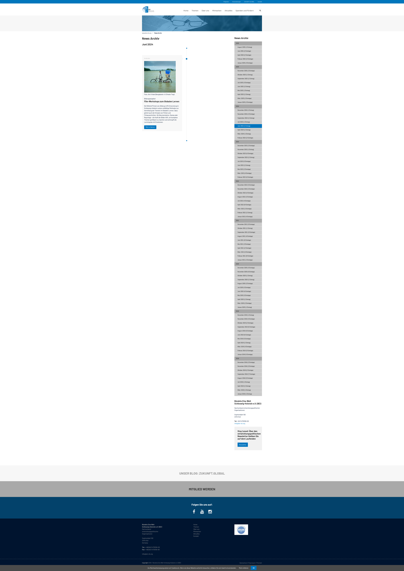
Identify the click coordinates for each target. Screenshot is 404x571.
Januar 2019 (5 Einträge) (245, 354)
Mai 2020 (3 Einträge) (244, 295)
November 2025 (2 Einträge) (246, 71)
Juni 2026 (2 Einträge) (244, 51)
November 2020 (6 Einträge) (246, 272)
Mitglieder (226, 1)
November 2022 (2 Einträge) (246, 189)
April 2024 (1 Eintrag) (244, 130)
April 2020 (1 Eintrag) (244, 299)
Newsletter (242, 445)
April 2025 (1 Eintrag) (244, 94)
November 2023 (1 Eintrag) (246, 149)
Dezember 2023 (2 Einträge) (246, 145)
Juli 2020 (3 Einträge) (244, 287)
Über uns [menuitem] (205, 10)
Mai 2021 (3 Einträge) (244, 244)
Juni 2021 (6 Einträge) (244, 240)
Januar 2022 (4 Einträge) (245, 216)
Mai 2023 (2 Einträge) (244, 169)
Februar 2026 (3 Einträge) (245, 59)
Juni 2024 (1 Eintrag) (244, 126)
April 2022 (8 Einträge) (244, 205)
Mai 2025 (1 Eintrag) (244, 90)
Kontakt (260, 1)
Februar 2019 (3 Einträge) (245, 350)
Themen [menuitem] (195, 10)
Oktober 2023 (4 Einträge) (245, 153)
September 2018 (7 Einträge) (246, 374)
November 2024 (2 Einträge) (246, 114)
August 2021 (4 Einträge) (245, 236)
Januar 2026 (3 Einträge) (245, 63)
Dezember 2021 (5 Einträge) (246, 224)
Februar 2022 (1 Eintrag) (245, 212)
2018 (237, 358)
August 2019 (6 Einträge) (245, 331)
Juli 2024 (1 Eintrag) (244, 122)
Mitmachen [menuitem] (216, 10)
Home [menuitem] (185, 10)
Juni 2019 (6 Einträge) (244, 335)
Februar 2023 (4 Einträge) (245, 177)
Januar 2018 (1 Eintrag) (245, 394)
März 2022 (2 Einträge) (244, 209)
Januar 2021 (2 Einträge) (245, 260)
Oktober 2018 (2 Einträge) (245, 370)
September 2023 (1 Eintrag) (246, 157)
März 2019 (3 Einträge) (244, 346)
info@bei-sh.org (239, 423)
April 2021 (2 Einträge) (244, 248)
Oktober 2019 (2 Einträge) (245, 323)
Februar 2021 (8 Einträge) (245, 256)
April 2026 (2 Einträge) (244, 55)
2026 (237, 43)
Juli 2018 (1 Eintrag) (244, 382)
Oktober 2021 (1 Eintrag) (245, 228)
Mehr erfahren (150, 127)
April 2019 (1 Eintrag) (244, 343)
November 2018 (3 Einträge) (246, 366)
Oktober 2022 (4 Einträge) (245, 193)
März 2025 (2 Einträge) (244, 98)
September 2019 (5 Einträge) (246, 327)
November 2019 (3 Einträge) (246, 319)
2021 (237, 220)
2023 (237, 142)
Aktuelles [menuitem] (228, 10)
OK (254, 568)
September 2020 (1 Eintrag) (246, 279)
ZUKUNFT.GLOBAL (249, 1)
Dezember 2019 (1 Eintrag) (246, 315)
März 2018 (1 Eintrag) (244, 390)
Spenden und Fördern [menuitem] (245, 10)
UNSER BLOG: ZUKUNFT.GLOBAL (202, 473)
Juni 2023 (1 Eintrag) (244, 165)
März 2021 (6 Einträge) (244, 252)
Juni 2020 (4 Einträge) (244, 291)
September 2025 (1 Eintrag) (246, 78)
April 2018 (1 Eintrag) (244, 386)
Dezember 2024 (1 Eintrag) (246, 110)
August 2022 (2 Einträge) (245, 197)
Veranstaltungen (236, 1)
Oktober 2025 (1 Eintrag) (245, 75)
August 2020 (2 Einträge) (245, 283)
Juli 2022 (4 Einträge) (244, 201)
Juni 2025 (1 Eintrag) (244, 86)
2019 (237, 311)
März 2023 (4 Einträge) (244, 173)
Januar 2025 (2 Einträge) (245, 102)
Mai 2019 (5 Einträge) (244, 339)
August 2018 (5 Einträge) (245, 378)
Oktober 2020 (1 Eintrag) (245, 275)
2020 (237, 264)
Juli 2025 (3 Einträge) (244, 82)
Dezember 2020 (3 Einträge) (246, 268)
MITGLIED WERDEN (202, 489)
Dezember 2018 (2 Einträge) (246, 362)
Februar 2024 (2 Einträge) (245, 138)
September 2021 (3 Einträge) (246, 232)
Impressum (252, 563)
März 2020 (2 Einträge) (244, 303)
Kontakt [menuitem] (196, 536)
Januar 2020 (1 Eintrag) (245, 307)
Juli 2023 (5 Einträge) (244, 161)
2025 (237, 67)
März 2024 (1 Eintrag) (244, 134)
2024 (237, 106)
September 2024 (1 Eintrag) (246, 118)
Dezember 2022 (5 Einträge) (246, 185)
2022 (237, 181)
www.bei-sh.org (146, 33)
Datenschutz (243, 563)
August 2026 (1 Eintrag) (245, 47)
